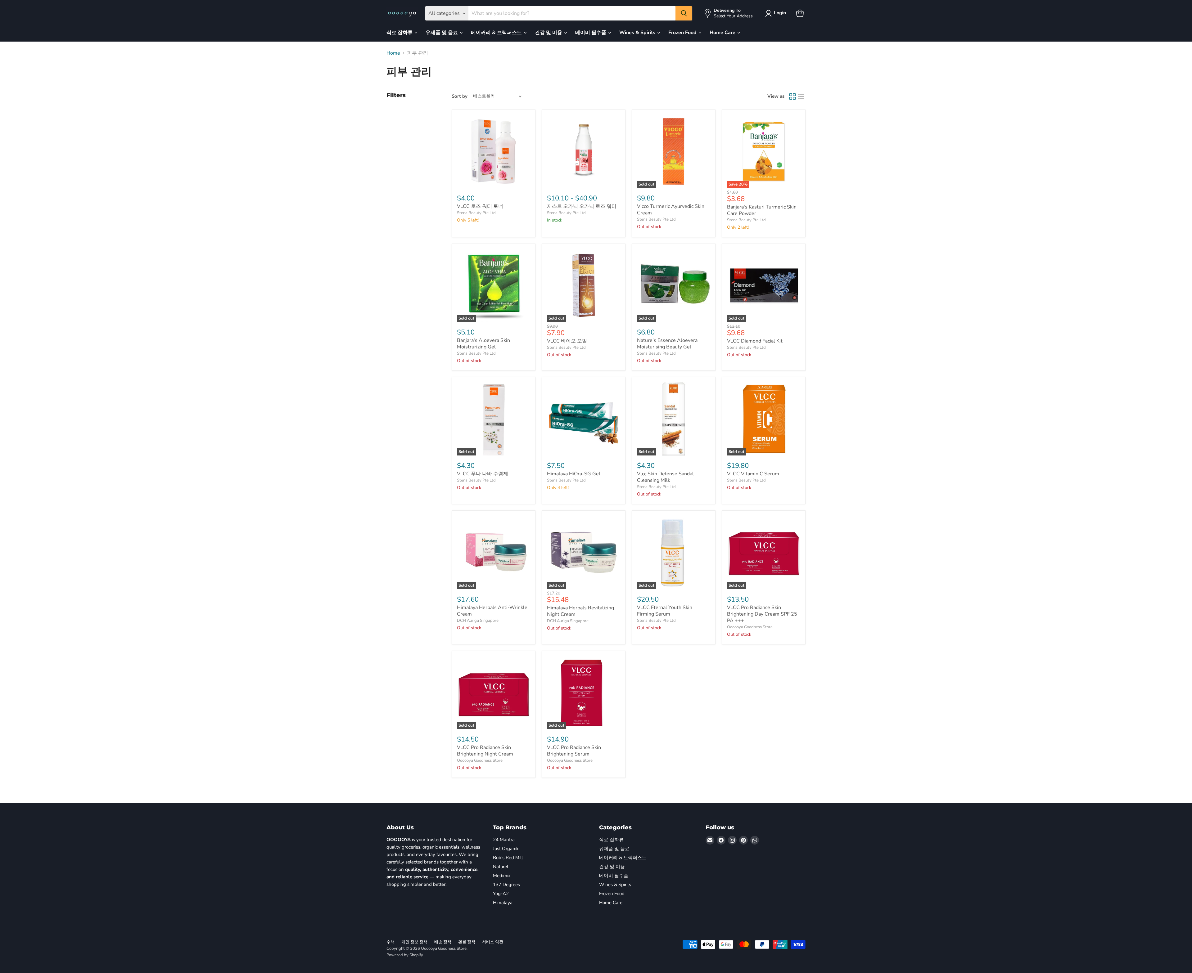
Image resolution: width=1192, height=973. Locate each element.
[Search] (683, 13)
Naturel (500, 866)
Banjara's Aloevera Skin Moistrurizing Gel (483, 343)
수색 (390, 942)
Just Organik (506, 848)
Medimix (502, 875)
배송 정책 (442, 942)
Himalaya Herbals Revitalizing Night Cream (580, 611)
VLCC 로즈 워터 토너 (480, 206)
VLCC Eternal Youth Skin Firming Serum (664, 610)
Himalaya (502, 902)
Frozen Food (683, 32)
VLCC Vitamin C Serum (753, 473)
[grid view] (792, 96)
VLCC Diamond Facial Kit (755, 341)
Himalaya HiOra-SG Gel (573, 473)
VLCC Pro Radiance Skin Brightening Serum (574, 750)
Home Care (723, 32)
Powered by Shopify (404, 955)
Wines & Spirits (638, 32)
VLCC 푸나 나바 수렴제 (482, 473)
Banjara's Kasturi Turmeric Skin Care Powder (762, 210)
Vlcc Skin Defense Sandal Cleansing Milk (665, 477)
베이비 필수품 (591, 32)
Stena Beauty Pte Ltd (476, 213)
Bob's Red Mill (508, 857)
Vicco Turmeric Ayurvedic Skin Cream (670, 209)
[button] (776, 13)
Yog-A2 (501, 893)
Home (393, 53)
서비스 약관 (492, 942)
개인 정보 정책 (414, 942)
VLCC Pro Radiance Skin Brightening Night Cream (485, 750)
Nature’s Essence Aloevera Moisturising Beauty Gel (667, 343)
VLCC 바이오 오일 (567, 341)
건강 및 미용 (549, 32)
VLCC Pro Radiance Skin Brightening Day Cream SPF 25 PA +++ (762, 614)
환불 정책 (466, 942)
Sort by (459, 96)
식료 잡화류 (400, 32)
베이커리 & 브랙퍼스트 (497, 32)
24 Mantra (504, 839)
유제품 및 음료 (442, 32)
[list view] (801, 96)
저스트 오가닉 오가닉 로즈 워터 (581, 206)
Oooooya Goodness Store (750, 627)
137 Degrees (506, 884)
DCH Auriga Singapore (478, 620)
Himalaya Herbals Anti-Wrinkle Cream (492, 610)
